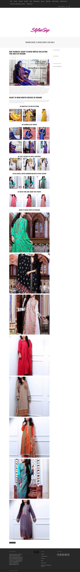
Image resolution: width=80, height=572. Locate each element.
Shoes (31, 1)
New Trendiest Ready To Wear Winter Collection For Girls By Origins (28, 52)
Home (11, 1)
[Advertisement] (40, 15)
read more (12, 542)
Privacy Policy (29, 3)
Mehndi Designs (36, 1)
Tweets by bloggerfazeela (57, 66)
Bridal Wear (48, 1)
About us (42, 554)
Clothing (15, 1)
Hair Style (21, 1)
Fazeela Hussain (13, 55)
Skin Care (26, 1)
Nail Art (42, 1)
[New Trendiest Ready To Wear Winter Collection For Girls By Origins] (29, 72)
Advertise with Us (63, 1)
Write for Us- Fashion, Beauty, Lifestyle (17, 3)
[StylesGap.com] (40, 30)
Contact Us (43, 558)
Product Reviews (55, 1)
